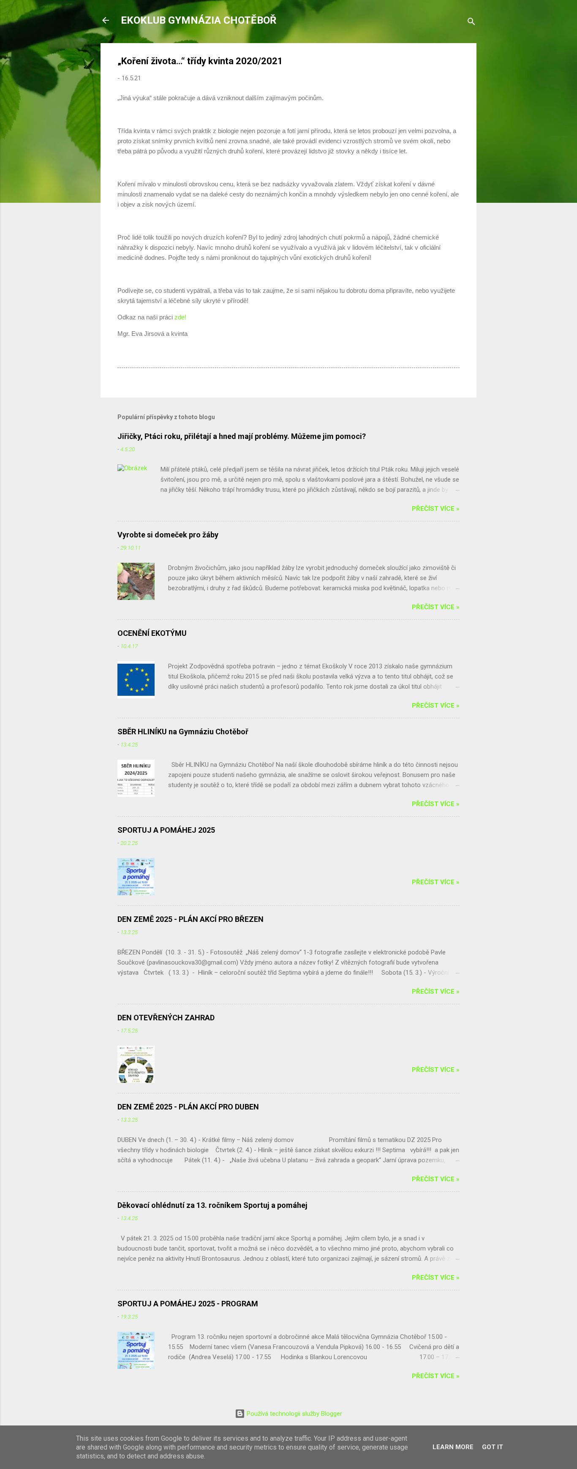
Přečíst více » (436, 508)
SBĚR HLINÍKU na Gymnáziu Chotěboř (182, 731)
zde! (180, 317)
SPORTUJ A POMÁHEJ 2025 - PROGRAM (187, 1303)
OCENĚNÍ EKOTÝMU (152, 633)
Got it (492, 1447)
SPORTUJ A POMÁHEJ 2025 (166, 830)
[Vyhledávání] (471, 23)
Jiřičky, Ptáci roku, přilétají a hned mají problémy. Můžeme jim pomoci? (241, 436)
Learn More (453, 1447)
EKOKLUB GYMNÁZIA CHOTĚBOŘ (198, 20)
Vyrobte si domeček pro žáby (167, 534)
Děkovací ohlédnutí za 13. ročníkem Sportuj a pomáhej (212, 1205)
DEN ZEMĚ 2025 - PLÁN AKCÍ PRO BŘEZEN (190, 919)
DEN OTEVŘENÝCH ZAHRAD (166, 1017)
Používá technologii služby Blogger (293, 1413)
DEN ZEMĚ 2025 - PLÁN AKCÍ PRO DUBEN (188, 1106)
